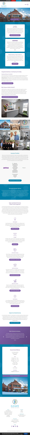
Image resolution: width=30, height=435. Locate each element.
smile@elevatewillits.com (15, 371)
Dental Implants (15, 228)
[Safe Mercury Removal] (15, 265)
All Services (8, 416)
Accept (26, 433)
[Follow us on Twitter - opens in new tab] (13, 426)
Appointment (26, 0)
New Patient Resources (15, 35)
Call (18, 0)
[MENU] (28, 4)
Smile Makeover (8, 410)
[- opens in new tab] (6, 168)
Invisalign (15, 244)
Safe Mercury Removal (15, 275)
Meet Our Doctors (14, 19)
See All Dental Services (15, 322)
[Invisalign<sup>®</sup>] (15, 234)
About (22, 410)
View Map (15, 354)
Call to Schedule (21, 416)
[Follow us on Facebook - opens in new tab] (11, 426)
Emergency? (13, 0)
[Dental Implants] (15, 219)
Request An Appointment (7, 83)
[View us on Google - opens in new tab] (17, 426)
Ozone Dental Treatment (15, 259)
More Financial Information (15, 180)
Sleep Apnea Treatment (15, 290)
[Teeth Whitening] (15, 296)
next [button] (27, 336)
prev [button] (3, 336)
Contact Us (15, 422)
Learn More (15, 63)
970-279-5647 (8, 0)
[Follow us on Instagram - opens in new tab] (15, 426)
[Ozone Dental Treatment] (15, 250)
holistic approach (4, 77)
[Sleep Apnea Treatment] (15, 281)
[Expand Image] (5, 125)
